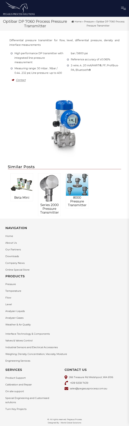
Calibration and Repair (18, 384)
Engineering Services (17, 360)
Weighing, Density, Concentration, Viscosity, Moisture (36, 354)
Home (78, 21)
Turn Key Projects (15, 409)
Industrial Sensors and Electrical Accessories (31, 347)
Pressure (89, 21)
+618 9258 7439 (79, 382)
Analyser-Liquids (15, 311)
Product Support (15, 377)
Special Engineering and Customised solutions (27, 400)
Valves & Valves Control (19, 340)
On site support (14, 391)
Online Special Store (17, 269)
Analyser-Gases (14, 317)
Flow (8, 297)
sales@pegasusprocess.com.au (88, 388)
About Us (11, 242)
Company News (15, 262)
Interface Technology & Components (27, 333)
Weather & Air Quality (18, 324)
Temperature (13, 290)
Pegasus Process (74, 419)
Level (8, 304)
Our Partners (13, 249)
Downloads (12, 256)
